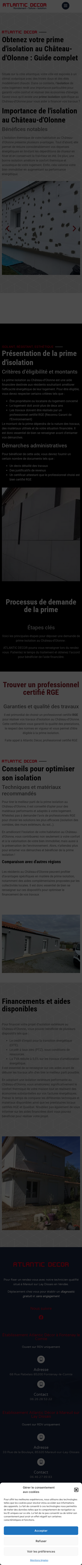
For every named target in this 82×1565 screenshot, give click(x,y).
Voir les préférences (41, 1551)
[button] (76, 1490)
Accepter (41, 1530)
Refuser (41, 1541)
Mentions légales (39, 1560)
